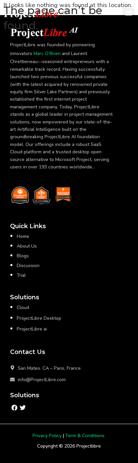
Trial (21, 275)
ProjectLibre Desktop (39, 318)
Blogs (23, 256)
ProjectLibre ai (32, 329)
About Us (27, 246)
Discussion (28, 265)
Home (23, 236)
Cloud (23, 307)
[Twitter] (22, 407)
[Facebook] (14, 407)
